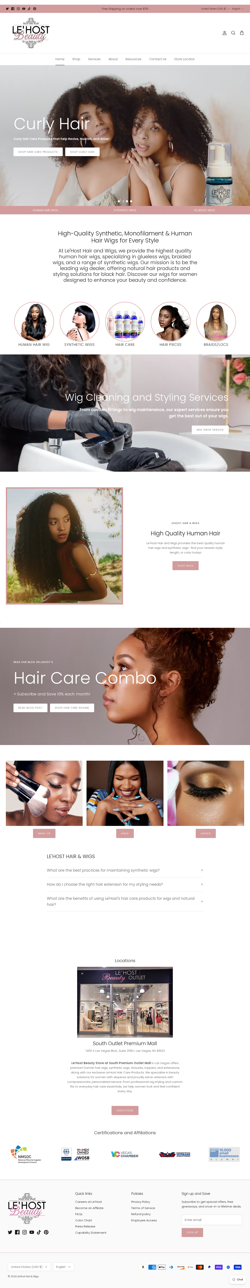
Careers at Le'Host (88, 1202)
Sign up (192, 1232)
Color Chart (83, 1220)
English (236, 8)
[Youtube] (23, 8)
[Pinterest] (34, 8)
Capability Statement (90, 1233)
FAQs (78, 1214)
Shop (76, 59)
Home (59, 59)
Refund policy (141, 1214)
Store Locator (184, 59)
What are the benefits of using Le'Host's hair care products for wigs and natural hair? (121, 901)
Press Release (85, 1226)
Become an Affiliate (89, 1208)
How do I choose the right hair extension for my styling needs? (105, 884)
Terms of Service (143, 1208)
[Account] (224, 33)
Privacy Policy (140, 1202)
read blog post (30, 708)
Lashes (206, 833)
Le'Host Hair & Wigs (28, 1276)
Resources (133, 59)
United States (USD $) (213, 8)
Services (94, 59)
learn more (27, 157)
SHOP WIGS (186, 566)
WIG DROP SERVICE (210, 430)
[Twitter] (7, 8)
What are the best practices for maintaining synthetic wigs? (103, 870)
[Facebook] (12, 8)
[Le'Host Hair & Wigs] (31, 33)
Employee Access (144, 1220)
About (113, 59)
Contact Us (157, 59)
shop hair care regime (72, 708)
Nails (125, 833)
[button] (119, 201)
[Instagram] (18, 8)
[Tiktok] (29, 8)
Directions (125, 1110)
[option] (125, 135)
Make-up (44, 833)
